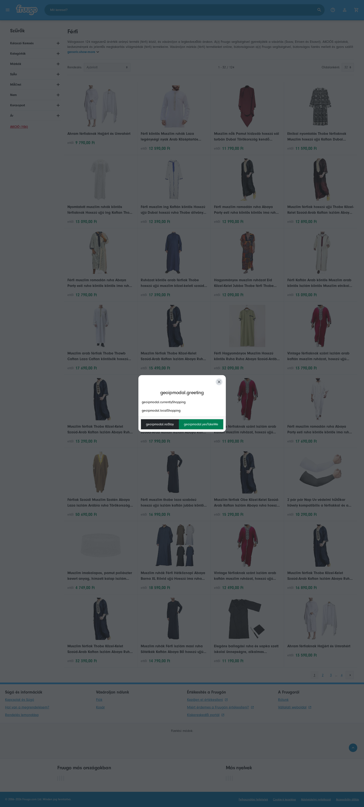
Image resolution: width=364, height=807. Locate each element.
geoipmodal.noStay (160, 424)
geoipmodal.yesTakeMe (201, 424)
